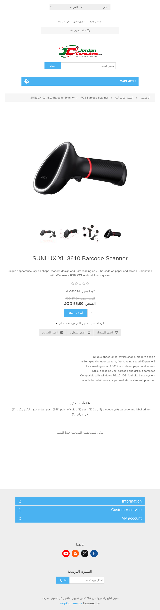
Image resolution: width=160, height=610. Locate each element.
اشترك (63, 580)
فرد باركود (82, 414)
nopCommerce (71, 603)
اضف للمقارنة (77, 332)
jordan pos (44, 409)
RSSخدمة (75, 553)
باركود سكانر (23, 409)
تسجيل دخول (79, 21)
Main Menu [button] (128, 81)
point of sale (67, 409)
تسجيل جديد (96, 21)
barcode (108, 409)
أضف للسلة (75, 313)
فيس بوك (94, 553)
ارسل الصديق (50, 332)
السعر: (90, 303)
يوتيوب (66, 553)
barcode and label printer (135, 409)
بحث (52, 65)
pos (84, 409)
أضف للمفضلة (104, 332)
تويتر (84, 553)
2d (94, 409)
